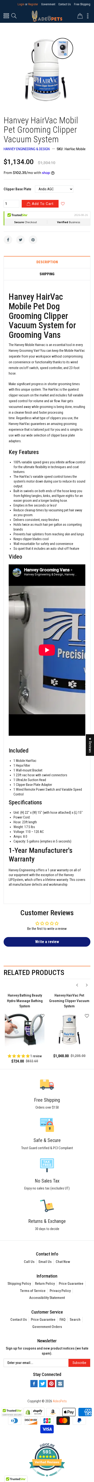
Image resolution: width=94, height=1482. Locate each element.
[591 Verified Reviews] (47, 1479)
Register (33, 4)
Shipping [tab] (47, 274)
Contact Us (64, 4)
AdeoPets (60, 1401)
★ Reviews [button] (90, 745)
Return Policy (45, 1283)
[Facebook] (8, 239)
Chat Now (63, 1262)
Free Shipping (82, 4)
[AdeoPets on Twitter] (42, 1383)
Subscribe (79, 1363)
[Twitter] (20, 239)
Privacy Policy (60, 1291)
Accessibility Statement (47, 1298)
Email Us (45, 1262)
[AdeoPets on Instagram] (60, 1383)
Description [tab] (47, 262)
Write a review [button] (47, 941)
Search (75, 1319)
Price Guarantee (71, 1283)
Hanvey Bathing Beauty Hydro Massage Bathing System (25, 1000)
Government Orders (47, 1327)
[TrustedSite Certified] (12, 1412)
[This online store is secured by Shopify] (34, 1412)
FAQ (63, 1319)
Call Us (29, 1262)
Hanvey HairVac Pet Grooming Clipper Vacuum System (69, 1000)
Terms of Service (33, 1291)
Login (21, 4)
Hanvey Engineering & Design (27, 149)
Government (48, 4)
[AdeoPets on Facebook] (34, 1383)
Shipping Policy (19, 1283)
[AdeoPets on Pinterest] (51, 1383)
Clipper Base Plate (17, 189)
